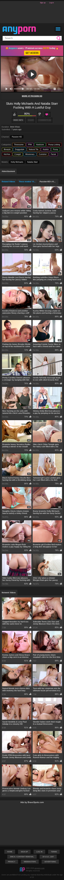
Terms (54, 852)
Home (9, 852)
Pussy (55, 149)
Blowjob (7, 149)
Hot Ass (7, 154)
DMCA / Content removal (22, 857)
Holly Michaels (17, 162)
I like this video (14, 114)
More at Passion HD (32, 96)
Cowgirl (17, 154)
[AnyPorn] (19, 30)
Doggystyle (19, 149)
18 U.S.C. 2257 (48, 857)
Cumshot (42, 154)
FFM (30, 145)
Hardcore (40, 145)
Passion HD (17, 137)
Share (31, 120)
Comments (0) (44, 120)
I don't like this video (39, 114)
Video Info (18, 120)
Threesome (19, 145)
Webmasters (30, 862)
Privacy (11, 862)
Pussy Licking (54, 145)
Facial (53, 154)
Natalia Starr (32, 162)
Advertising (50, 862)
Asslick (46, 149)
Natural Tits (33, 149)
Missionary (29, 154)
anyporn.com (39, 868)
